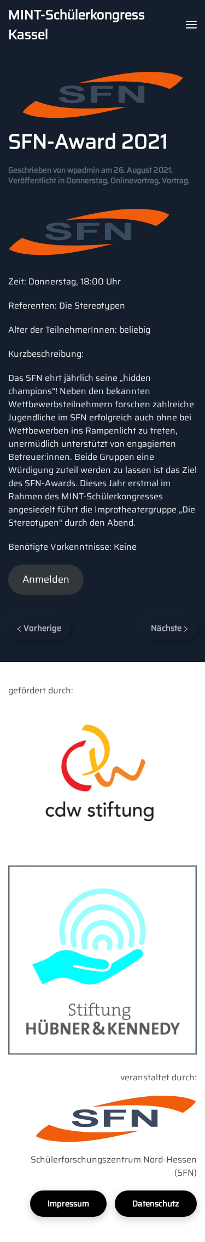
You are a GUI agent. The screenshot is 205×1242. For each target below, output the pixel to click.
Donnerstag (86, 180)
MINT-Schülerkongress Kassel (76, 24)
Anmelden (45, 579)
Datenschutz (155, 1203)
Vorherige (41, 628)
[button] (191, 24)
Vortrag (175, 180)
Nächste (167, 628)
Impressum (68, 1203)
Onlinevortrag (134, 180)
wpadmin (83, 170)
